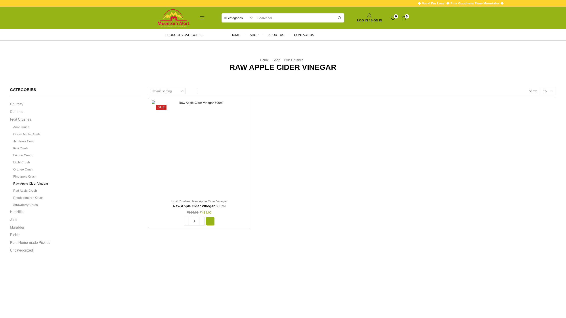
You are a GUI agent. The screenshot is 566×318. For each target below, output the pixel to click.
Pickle (15, 235)
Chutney (16, 104)
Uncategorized (21, 250)
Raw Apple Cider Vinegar (209, 201)
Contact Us (304, 35)
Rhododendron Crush (28, 197)
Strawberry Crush (25, 204)
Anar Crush (21, 127)
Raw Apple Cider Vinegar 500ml (199, 206)
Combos (16, 112)
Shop (254, 35)
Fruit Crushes (294, 60)
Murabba (17, 227)
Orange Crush (23, 169)
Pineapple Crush (24, 176)
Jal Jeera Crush (24, 141)
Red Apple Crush (25, 190)
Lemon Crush (22, 155)
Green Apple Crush (26, 134)
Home (235, 35)
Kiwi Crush (20, 148)
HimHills (16, 212)
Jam (13, 219)
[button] (210, 221)
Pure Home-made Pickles (30, 242)
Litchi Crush (21, 162)
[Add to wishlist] (190, 149)
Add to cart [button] (199, 149)
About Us (276, 35)
